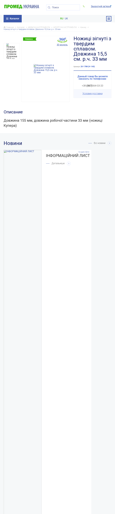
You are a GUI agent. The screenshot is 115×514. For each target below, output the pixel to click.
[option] (12, 51)
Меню (108, 18)
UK (66, 18)
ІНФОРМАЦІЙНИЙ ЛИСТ (68, 156)
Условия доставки (93, 93)
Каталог (14, 18)
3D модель (62, 44)
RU (61, 18)
